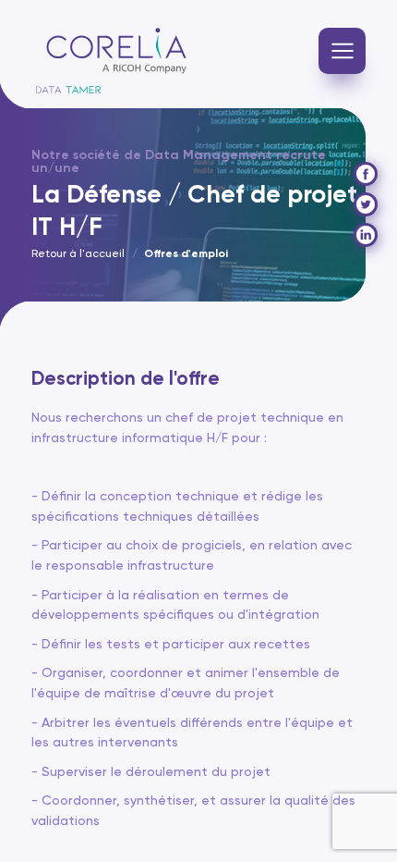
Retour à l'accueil (78, 254)
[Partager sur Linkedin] (366, 235)
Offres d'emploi (186, 254)
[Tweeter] (366, 204)
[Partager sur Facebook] (366, 174)
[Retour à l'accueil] (116, 51)
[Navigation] (342, 51)
